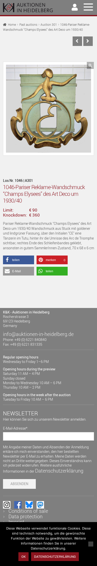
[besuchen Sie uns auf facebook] (18, 505)
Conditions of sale (28, 511)
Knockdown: (15, 215)
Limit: (8, 210)
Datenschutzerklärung (59, 470)
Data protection (25, 516)
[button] (90, 65)
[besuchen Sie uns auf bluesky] (29, 505)
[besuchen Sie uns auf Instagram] (6, 505)
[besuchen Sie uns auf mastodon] (40, 505)
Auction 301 (49, 24)
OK (23, 556)
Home (12, 24)
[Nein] (90, 544)
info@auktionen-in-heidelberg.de (38, 334)
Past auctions (28, 24)
